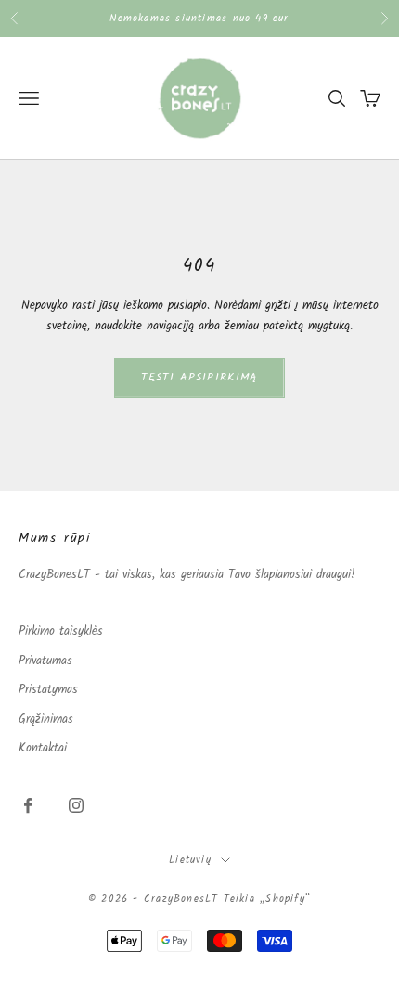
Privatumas (45, 661)
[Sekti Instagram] (76, 805)
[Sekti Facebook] (28, 805)
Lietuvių (190, 860)
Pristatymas (48, 690)
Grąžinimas (46, 719)
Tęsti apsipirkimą (199, 377)
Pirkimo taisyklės (61, 631)
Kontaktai (43, 748)
